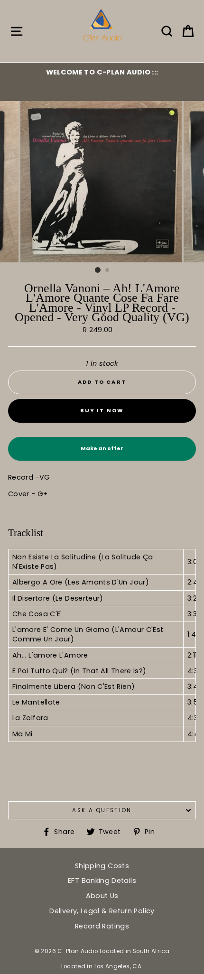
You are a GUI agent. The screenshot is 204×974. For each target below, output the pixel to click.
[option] (102, 72)
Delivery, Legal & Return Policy (101, 911)
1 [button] (98, 270)
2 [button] (107, 270)
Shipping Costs (102, 866)
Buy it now (102, 410)
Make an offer (102, 453)
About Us (102, 895)
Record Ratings (102, 926)
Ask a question (101, 810)
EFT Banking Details (102, 880)
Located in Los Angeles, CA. (102, 966)
